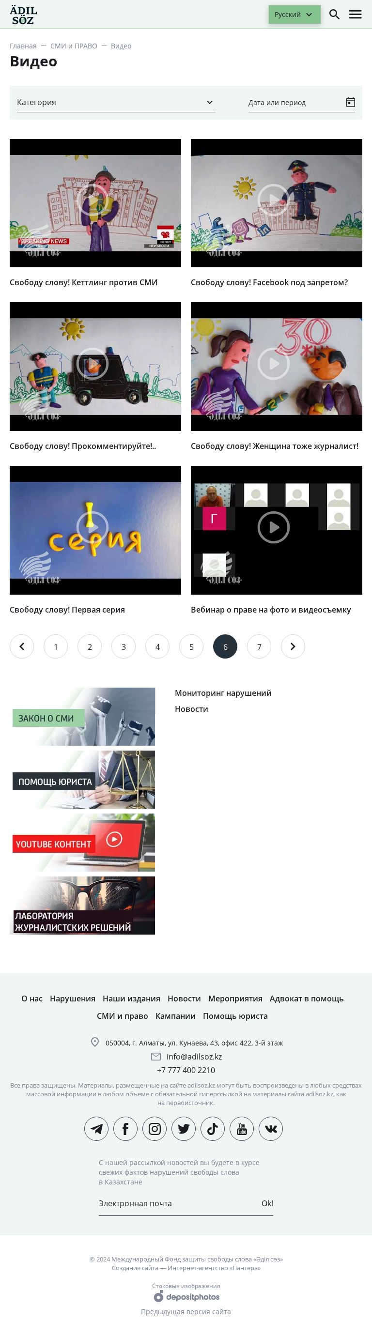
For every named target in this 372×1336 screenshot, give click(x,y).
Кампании (175, 1016)
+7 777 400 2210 (186, 1070)
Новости (191, 709)
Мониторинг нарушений (223, 693)
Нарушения (72, 998)
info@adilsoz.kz (194, 1056)
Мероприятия (235, 998)
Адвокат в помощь (307, 998)
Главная (23, 45)
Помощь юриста (235, 1016)
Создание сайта (135, 1267)
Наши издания (131, 998)
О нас (32, 998)
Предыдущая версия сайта (186, 1311)
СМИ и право (122, 1016)
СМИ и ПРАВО (73, 45)
